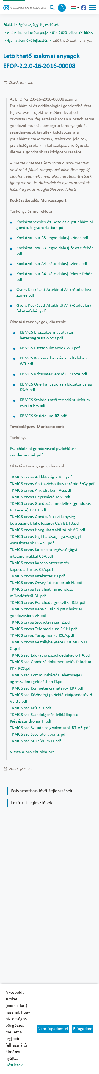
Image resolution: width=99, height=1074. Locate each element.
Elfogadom (82, 1029)
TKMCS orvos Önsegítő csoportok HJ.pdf (46, 583)
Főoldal (9, 25)
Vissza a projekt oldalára (32, 752)
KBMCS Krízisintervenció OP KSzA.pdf (53, 374)
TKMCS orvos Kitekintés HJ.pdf (37, 576)
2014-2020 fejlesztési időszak (73, 33)
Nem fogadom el (53, 1029)
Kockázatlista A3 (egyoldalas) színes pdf (52, 238)
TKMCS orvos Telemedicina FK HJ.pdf (43, 629)
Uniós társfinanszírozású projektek (27, 33)
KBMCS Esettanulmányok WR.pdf (50, 348)
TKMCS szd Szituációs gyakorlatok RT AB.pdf (50, 728)
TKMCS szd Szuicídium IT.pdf (35, 741)
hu (76, 7)
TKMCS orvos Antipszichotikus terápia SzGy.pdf (52, 484)
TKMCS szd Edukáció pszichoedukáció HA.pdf (50, 655)
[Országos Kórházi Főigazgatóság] (24, 7)
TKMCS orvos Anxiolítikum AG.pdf (41, 490)
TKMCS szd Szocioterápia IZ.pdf (38, 734)
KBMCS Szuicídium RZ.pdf (43, 416)
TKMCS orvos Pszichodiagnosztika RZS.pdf (48, 602)
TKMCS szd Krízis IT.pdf (30, 708)
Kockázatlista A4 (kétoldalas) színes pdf (51, 264)
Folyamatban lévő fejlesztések (27, 41)
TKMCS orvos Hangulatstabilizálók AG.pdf (47, 530)
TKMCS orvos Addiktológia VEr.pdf (41, 477)
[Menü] (92, 7)
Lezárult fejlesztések (31, 803)
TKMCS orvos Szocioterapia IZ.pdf (40, 622)
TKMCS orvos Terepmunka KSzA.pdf (42, 635)
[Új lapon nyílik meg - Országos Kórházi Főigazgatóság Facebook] (83, 7)
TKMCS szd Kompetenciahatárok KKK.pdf (47, 688)
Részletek (14, 1065)
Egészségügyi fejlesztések (38, 25)
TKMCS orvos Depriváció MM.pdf (40, 497)
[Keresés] (52, 7)
